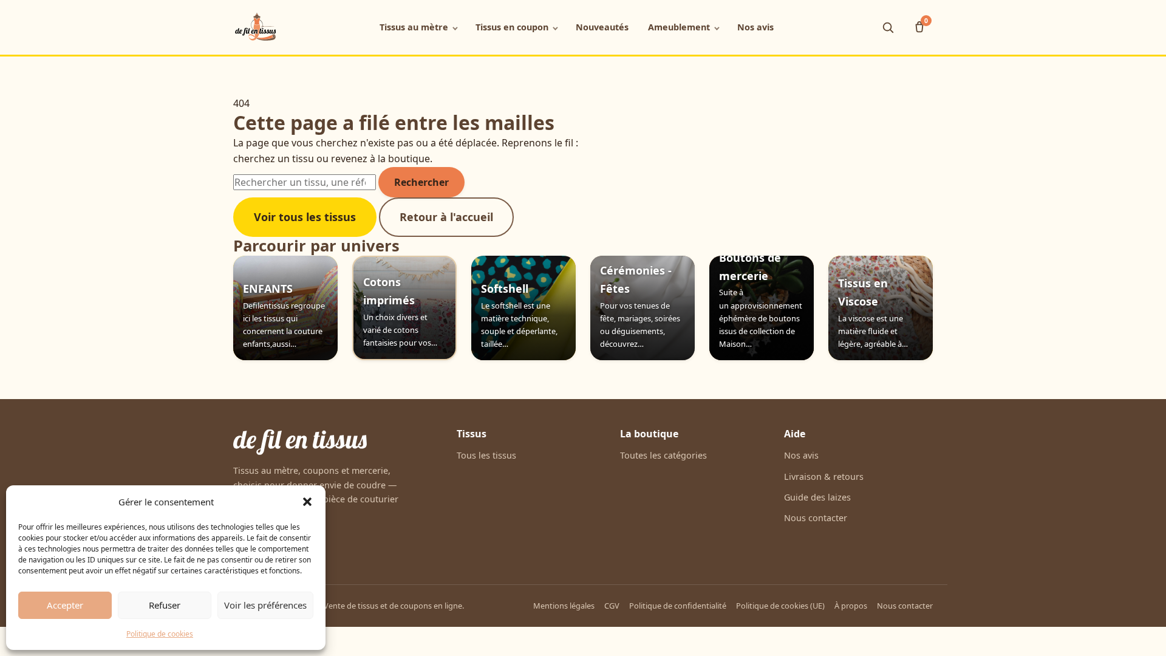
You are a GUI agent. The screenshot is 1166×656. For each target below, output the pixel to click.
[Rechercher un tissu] (887, 27)
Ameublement (679, 27)
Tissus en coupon (512, 27)
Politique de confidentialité (677, 605)
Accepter (65, 605)
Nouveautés (602, 27)
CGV (611, 605)
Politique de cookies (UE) (780, 605)
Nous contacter (815, 518)
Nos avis (755, 27)
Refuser (164, 605)
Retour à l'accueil (446, 217)
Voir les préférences (265, 605)
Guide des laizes (817, 497)
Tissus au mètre (414, 27)
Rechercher (421, 182)
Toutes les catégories (663, 455)
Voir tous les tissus (305, 217)
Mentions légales (564, 605)
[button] (307, 502)
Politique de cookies (159, 634)
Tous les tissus (486, 455)
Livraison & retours (824, 476)
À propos (850, 605)
